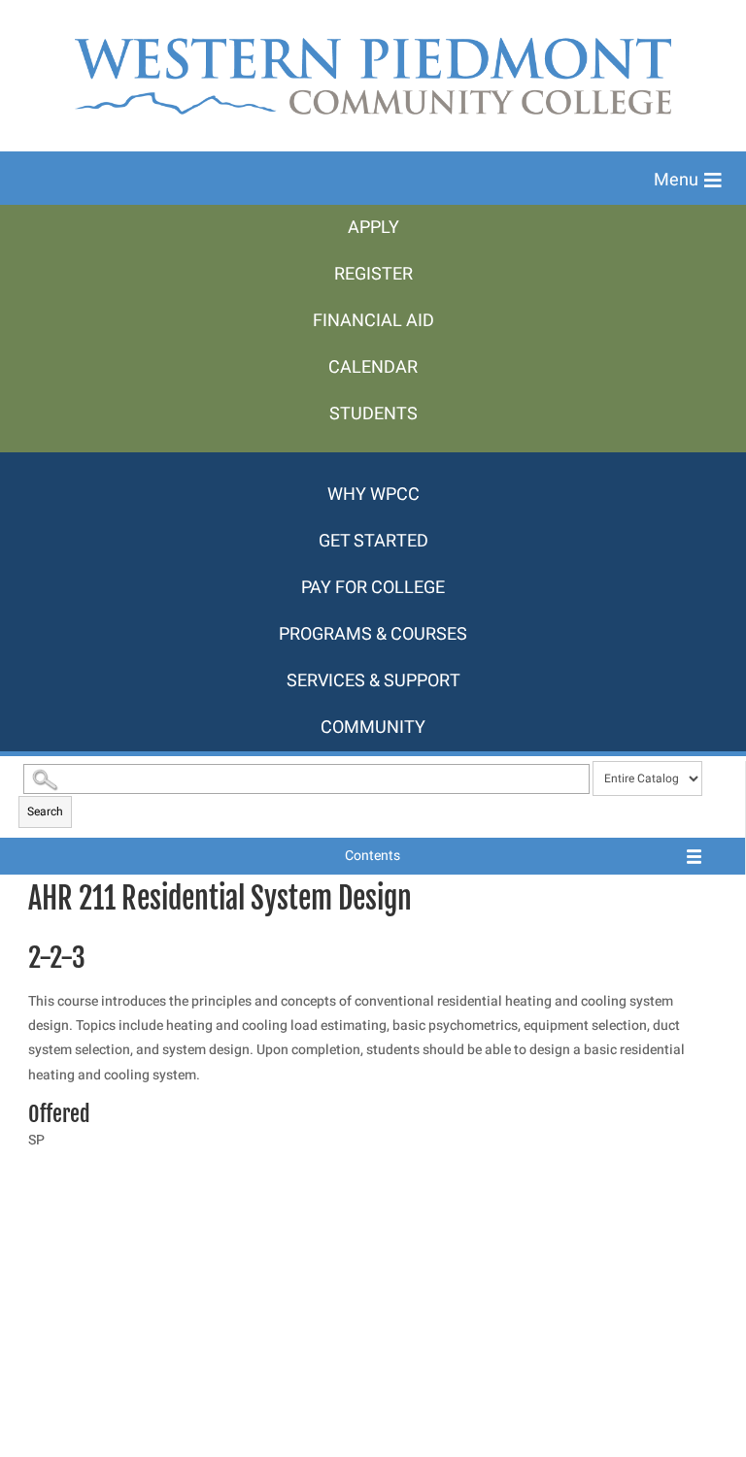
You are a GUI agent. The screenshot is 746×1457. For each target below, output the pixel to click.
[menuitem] (373, 228)
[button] (687, 180)
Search (45, 811)
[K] (373, 462)
